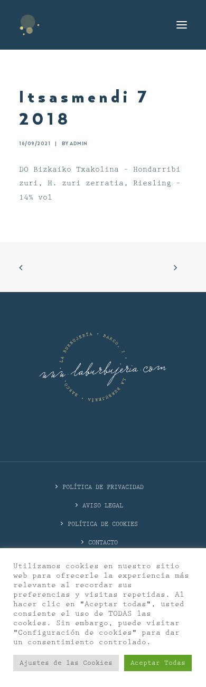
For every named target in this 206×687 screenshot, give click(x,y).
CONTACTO (103, 542)
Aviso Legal (102, 505)
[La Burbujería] (29, 24)
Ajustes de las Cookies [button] (66, 663)
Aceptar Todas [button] (157, 663)
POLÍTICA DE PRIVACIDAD (103, 487)
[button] (181, 25)
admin (79, 144)
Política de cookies (103, 524)
